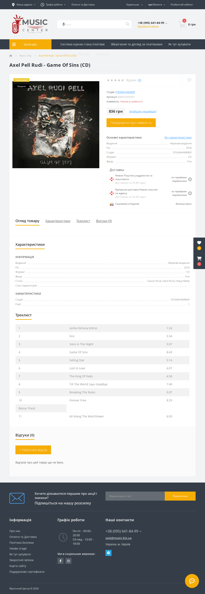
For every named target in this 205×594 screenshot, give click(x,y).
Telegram (109, 553)
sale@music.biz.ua (119, 538)
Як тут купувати (179, 44)
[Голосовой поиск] (63, 24)
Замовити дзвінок (148, 26)
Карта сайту (17, 566)
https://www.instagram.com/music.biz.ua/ (68, 561)
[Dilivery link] (190, 179)
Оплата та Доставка (83, 4)
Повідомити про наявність (131, 122)
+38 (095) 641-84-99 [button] (122, 531)
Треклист (83, 221)
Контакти (102, 54)
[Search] (127, 24)
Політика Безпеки (21, 542)
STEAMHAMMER (125, 92)
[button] (199, 261)
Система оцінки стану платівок (82, 44)
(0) (139, 80)
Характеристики (57, 221)
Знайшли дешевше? (143, 111)
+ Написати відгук (33, 450)
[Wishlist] (189, 80)
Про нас (84, 54)
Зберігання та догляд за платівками (136, 44)
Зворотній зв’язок (21, 560)
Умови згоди (18, 548)
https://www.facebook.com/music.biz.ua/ (60, 561)
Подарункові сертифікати (26, 572)
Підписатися (180, 496)
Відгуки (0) (104, 221)
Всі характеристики (178, 137)
